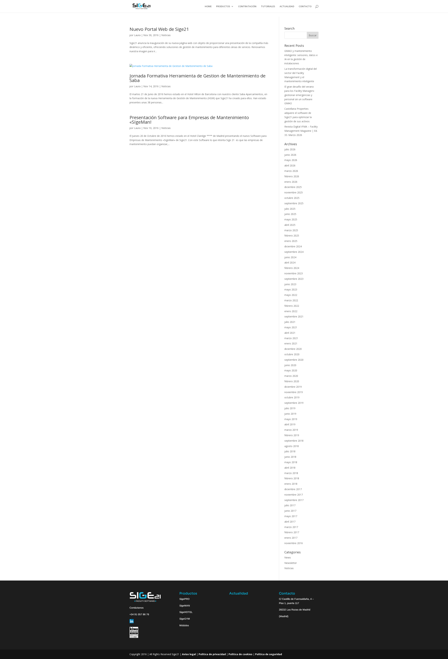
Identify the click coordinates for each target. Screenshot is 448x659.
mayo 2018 (290, 462)
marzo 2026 (291, 171)
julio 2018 (289, 451)
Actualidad (238, 593)
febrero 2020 (291, 381)
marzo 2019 (291, 429)
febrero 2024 (291, 268)
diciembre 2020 (293, 349)
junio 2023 (290, 284)
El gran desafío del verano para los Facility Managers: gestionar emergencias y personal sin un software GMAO (299, 95)
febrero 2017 (291, 532)
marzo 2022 (291, 300)
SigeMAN (184, 605)
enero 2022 (290, 311)
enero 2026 (290, 181)
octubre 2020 (291, 354)
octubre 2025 (291, 198)
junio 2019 (290, 413)
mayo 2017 (290, 516)
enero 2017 (290, 537)
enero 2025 (290, 241)
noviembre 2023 (293, 273)
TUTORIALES (268, 6)
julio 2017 (289, 505)
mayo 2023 (290, 289)
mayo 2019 (290, 419)
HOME (208, 6)
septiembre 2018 (293, 440)
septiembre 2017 (293, 500)
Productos (188, 593)
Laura (137, 35)
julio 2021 (289, 322)
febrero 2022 (291, 305)
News (287, 557)
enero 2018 (290, 483)
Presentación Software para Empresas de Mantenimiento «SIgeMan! (189, 119)
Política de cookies (240, 654)
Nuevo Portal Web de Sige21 (159, 29)
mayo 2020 (290, 370)
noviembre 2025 (293, 192)
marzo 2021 (291, 338)
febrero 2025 (291, 235)
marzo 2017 (291, 527)
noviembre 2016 (293, 543)
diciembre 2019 (293, 386)
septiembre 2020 (293, 359)
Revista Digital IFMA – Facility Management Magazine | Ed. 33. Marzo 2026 (301, 131)
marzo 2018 (291, 473)
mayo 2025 (290, 219)
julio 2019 (289, 408)
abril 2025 (289, 224)
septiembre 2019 (293, 402)
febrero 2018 (291, 478)
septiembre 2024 (293, 251)
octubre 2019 (291, 397)
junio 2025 (290, 214)
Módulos (184, 625)
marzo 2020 (291, 375)
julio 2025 (289, 208)
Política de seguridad (268, 654)
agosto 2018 (291, 446)
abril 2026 (289, 165)
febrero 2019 (291, 435)
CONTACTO (305, 6)
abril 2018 (289, 467)
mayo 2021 (290, 327)
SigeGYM (184, 618)
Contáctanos (137, 607)
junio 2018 (290, 456)
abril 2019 (289, 424)
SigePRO (184, 599)
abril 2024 (289, 262)
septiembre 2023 (293, 278)
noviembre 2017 (293, 494)
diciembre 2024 (293, 246)
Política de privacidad (212, 654)
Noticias (166, 35)
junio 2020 (290, 365)
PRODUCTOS (223, 6)
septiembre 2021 (293, 316)
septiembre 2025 (293, 203)
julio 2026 (289, 149)
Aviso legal (189, 654)
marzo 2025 (291, 230)
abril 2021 (289, 332)
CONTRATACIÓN (247, 6)
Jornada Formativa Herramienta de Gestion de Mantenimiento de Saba (197, 78)
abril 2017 (289, 521)
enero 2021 (290, 343)
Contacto (287, 593)
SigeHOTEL (185, 612)
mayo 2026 (290, 160)
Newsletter (290, 563)
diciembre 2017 (293, 489)
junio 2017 (290, 510)
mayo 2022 (290, 295)
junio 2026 (290, 154)
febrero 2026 (291, 176)
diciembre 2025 (293, 187)
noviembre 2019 (293, 392)
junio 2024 (290, 257)
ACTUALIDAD (287, 6)
